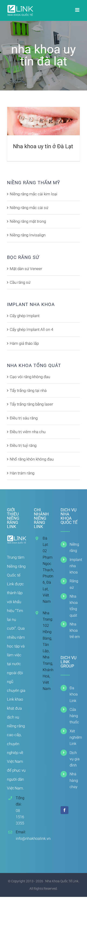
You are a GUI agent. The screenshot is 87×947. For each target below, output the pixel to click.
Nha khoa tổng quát (74, 606)
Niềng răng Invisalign (27, 235)
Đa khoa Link (74, 694)
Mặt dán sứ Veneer (26, 268)
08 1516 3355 (20, 816)
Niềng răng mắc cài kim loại (33, 194)
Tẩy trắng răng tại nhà (28, 390)
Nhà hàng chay (74, 780)
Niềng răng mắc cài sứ (29, 207)
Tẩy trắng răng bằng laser (31, 404)
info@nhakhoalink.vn (21, 838)
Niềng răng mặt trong (28, 221)
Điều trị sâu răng (24, 418)
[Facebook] (64, 810)
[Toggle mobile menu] (77, 9)
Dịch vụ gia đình (75, 759)
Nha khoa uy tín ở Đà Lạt (43, 146)
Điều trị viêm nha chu (27, 431)
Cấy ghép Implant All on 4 (31, 329)
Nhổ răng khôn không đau (32, 459)
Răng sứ (74, 584)
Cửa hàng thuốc (74, 715)
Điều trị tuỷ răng (23, 445)
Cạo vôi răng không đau (30, 376)
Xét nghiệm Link (75, 737)
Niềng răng (74, 547)
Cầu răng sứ (20, 282)
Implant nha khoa (75, 565)
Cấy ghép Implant (24, 315)
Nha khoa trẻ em (75, 630)
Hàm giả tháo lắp (24, 343)
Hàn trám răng (22, 473)
